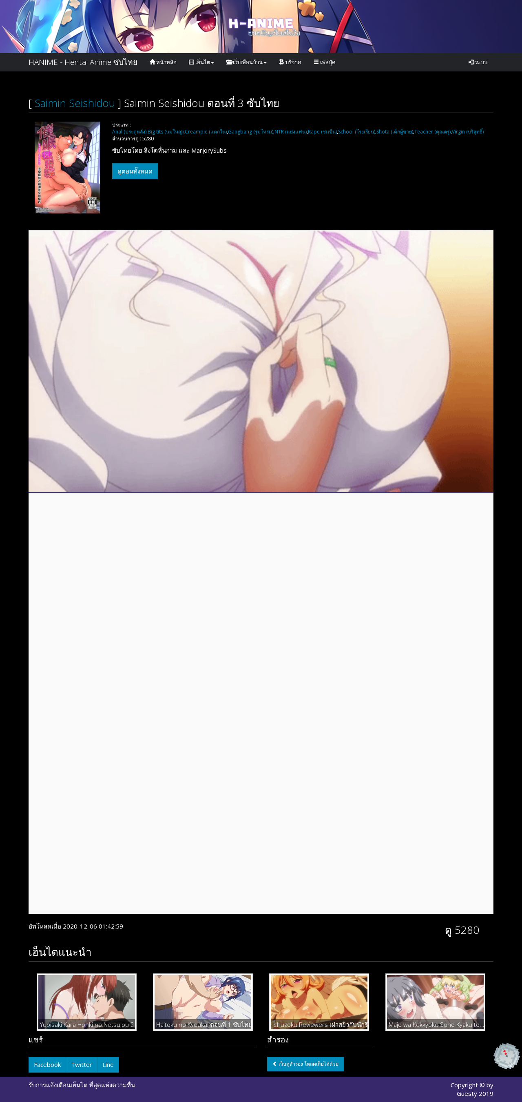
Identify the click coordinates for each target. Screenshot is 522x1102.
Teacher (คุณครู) (432, 131)
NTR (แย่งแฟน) (290, 131)
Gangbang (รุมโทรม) (250, 131)
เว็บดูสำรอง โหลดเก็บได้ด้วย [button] (307, 1063)
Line (108, 1064)
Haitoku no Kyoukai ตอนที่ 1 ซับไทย (203, 1024)
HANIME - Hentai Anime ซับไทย (83, 62)
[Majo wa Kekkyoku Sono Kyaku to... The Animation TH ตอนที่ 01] (435, 1002)
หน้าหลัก (166, 62)
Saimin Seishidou (75, 103)
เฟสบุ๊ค (327, 62)
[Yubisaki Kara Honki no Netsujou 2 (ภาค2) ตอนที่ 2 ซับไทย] (87, 1002)
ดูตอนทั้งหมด (135, 171)
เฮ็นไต (202, 62)
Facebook (47, 1064)
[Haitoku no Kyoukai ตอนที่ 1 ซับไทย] (203, 1002)
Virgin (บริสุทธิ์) (468, 131)
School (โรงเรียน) (356, 131)
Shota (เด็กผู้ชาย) (394, 131)
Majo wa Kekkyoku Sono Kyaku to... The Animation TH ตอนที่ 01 (435, 1024)
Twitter (81, 1064)
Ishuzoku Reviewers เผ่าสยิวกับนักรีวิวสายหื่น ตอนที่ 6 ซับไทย (319, 1024)
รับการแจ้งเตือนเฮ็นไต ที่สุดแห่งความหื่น (82, 1085)
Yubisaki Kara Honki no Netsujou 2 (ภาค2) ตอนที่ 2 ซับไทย (86, 1024)
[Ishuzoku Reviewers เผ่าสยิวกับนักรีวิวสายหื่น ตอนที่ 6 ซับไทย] (319, 1002)
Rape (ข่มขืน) (322, 131)
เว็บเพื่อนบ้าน (247, 62)
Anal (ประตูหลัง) (129, 131)
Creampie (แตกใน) (206, 131)
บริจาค (292, 62)
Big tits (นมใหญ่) (166, 131)
